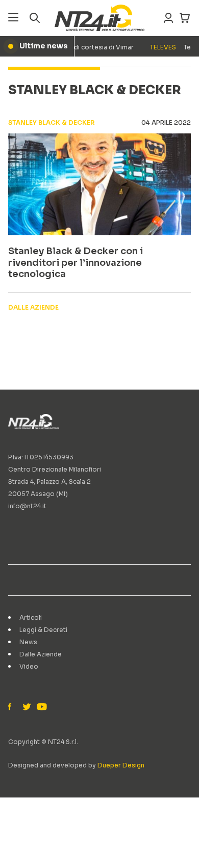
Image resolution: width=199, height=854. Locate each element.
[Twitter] (26, 707)
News (28, 642)
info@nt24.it (27, 506)
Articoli (30, 617)
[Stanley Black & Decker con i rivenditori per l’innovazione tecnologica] (99, 184)
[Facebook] (12, 707)
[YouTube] (41, 707)
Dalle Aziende (40, 654)
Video (28, 666)
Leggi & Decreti (43, 629)
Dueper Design (120, 765)
